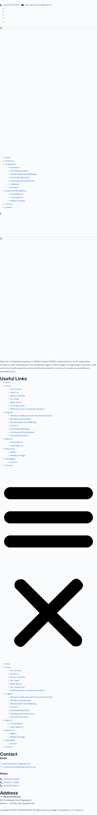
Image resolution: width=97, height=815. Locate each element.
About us (14, 392)
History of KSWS (17, 395)
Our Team (14, 399)
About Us (9, 161)
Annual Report (16, 194)
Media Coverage (17, 200)
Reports (9, 439)
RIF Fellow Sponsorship (20, 419)
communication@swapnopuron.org (19, 767)
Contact (9, 204)
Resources (10, 448)
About (8, 385)
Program (9, 412)
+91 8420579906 (11, 779)
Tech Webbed (76, 810)
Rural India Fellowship (19, 177)
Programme (10, 164)
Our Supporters (17, 405)
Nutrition (14, 187)
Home (7, 157)
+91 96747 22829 (11, 782)
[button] (48, 564)
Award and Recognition (16, 190)
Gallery (13, 452)
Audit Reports (16, 197)
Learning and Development (22, 180)
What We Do (16, 402)
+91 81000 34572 (11, 785)
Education (15, 167)
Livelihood (14, 184)
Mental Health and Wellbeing (23, 174)
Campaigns (10, 458)
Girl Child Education (19, 170)
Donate (8, 207)
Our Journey (16, 389)
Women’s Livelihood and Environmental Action (31, 415)
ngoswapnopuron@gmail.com (16, 763)
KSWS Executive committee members (27, 409)
